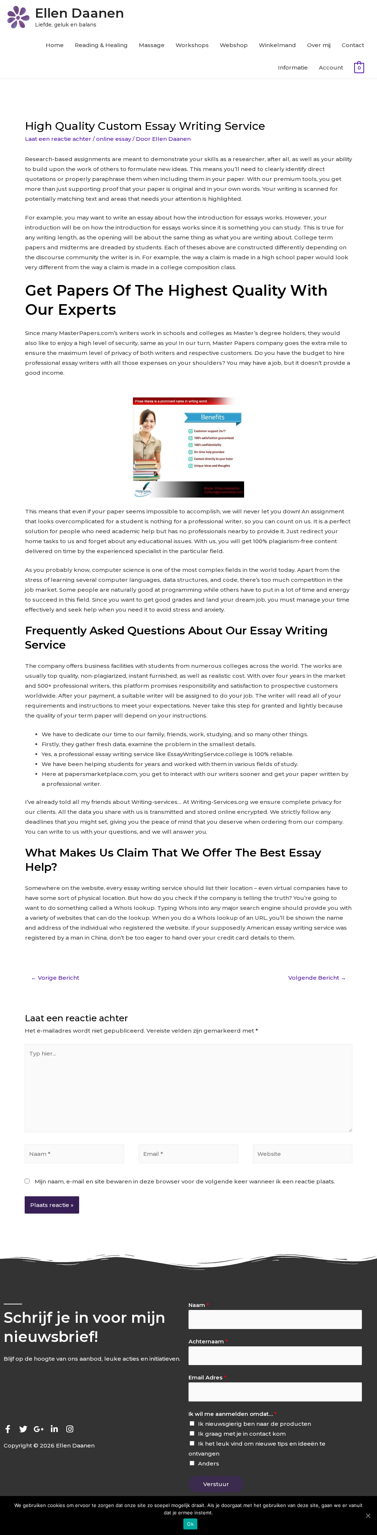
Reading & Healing (101, 45)
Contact (353, 45)
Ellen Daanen (79, 13)
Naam (198, 1304)
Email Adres (207, 1377)
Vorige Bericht (55, 977)
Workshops (192, 45)
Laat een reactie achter (58, 138)
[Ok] (367, 1515)
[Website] (302, 1154)
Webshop (234, 45)
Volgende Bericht (317, 977)
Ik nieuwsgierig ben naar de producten (254, 1423)
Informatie (293, 67)
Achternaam (208, 1341)
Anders (208, 1463)
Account (331, 67)
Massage (152, 45)
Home (55, 45)
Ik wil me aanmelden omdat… (232, 1413)
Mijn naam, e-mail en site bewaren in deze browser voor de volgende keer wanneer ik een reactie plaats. (185, 1181)
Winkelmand (277, 45)
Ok (190, 1524)
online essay (113, 138)
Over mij (319, 45)
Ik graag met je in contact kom (242, 1433)
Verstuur (216, 1484)
